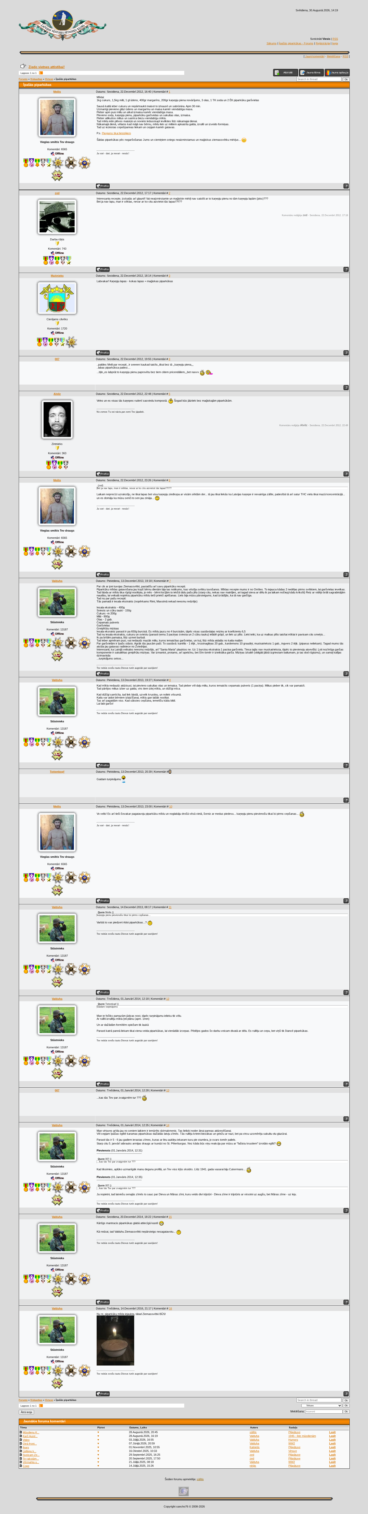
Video (26, 1439)
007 (57, 359)
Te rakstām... (31, 1458)
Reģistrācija (323, 43)
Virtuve (49, 79)
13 (167, 1090)
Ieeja (335, 43)
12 (167, 998)
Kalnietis (255, 1447)
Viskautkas (36, 79)
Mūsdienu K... (31, 1432)
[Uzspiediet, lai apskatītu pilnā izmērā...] (115, 1364)
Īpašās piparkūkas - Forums (296, 43)
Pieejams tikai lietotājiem (116, 133)
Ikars (26, 1447)
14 (167, 1125)
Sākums (272, 43)
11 (170, 907)
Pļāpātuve (294, 1432)
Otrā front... (30, 1443)
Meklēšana (333, 56)
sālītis (253, 1432)
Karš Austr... (30, 1436)
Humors (293, 1439)
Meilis (57, 91)
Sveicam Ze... (31, 1454)
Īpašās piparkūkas (66, 79)
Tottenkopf (57, 771)
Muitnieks (57, 275)
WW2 (291, 1443)
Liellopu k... (29, 1451)
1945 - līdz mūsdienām (302, 1435)
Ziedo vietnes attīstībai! (47, 67)
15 (170, 1216)
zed (57, 193)
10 (170, 806)
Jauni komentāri (314, 56)
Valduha (57, 580)
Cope (26, 1465)
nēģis (253, 1465)
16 (170, 1308)
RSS (335, 38)
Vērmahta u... (31, 1462)
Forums (23, 79)
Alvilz (57, 393)
